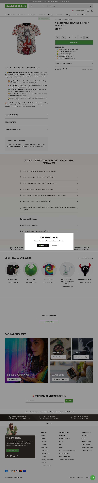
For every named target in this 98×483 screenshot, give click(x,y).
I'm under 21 (55, 245)
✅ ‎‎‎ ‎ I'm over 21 (43, 245)
